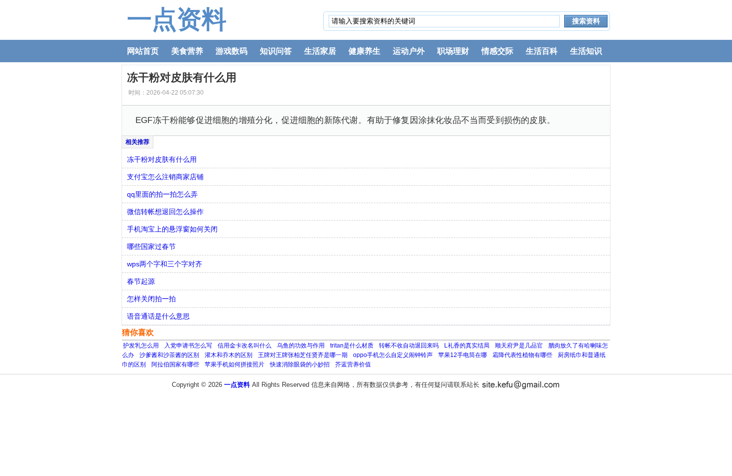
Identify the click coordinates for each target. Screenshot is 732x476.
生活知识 (586, 51)
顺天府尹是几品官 (519, 345)
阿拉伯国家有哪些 (175, 364)
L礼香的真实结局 (466, 345)
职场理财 (453, 51)
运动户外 (409, 51)
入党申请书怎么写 (188, 345)
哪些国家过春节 (151, 246)
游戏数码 (231, 51)
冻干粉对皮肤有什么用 (162, 159)
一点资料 (177, 19)
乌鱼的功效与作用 (301, 345)
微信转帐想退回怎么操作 (165, 212)
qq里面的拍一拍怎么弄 (162, 194)
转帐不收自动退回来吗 (409, 345)
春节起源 (141, 281)
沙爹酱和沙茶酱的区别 (169, 355)
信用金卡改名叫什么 (244, 345)
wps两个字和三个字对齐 (164, 264)
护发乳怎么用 (141, 345)
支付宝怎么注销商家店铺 (165, 177)
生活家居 (320, 51)
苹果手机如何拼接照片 (234, 364)
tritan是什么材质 (351, 345)
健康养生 (364, 51)
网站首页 (143, 51)
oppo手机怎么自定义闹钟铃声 (393, 355)
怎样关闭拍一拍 (151, 299)
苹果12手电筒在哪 (462, 355)
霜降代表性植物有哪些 (522, 355)
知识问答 (276, 51)
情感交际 (497, 51)
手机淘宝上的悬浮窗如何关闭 (172, 229)
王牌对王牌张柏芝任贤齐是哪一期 (303, 355)
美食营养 (187, 51)
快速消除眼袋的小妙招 (300, 364)
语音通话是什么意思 (158, 316)
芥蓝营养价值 (353, 364)
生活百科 (542, 51)
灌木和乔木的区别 (228, 355)
